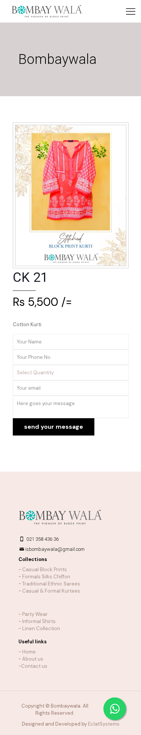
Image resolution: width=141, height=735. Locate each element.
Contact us (34, 666)
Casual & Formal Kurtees (51, 591)
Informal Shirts (39, 621)
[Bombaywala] (46, 11)
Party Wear (35, 614)
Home (29, 652)
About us (32, 659)
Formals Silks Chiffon (46, 576)
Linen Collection (41, 628)
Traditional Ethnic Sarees (51, 584)
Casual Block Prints (44, 569)
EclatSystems (104, 724)
